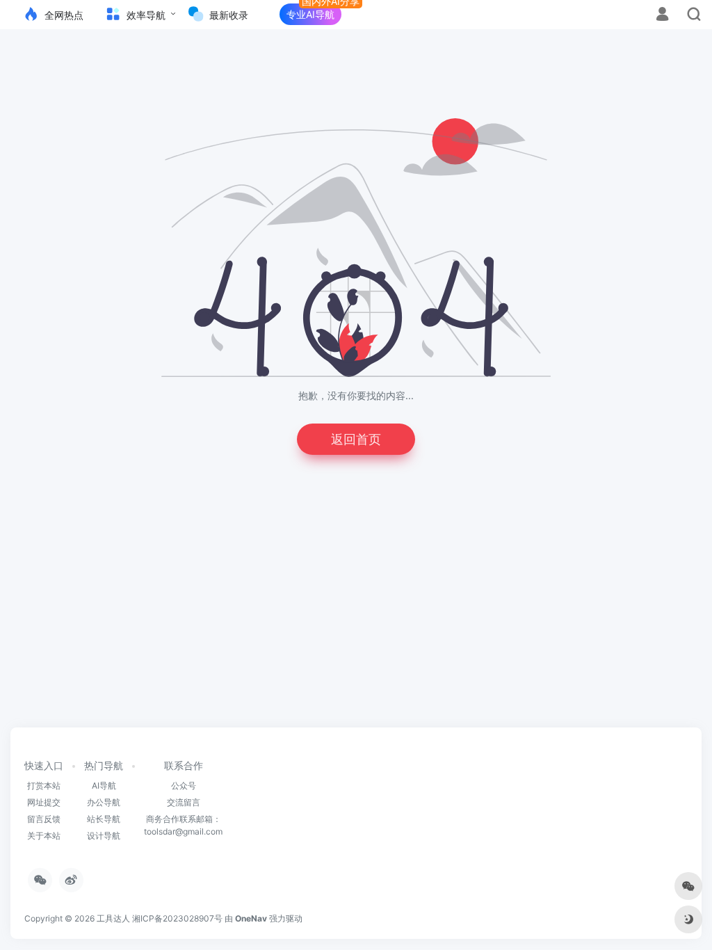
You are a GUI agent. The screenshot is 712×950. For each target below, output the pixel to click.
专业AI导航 (310, 14)
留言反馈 (43, 819)
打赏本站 (43, 785)
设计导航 (103, 835)
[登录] (662, 15)
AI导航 (104, 785)
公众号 (183, 785)
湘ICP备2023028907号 (177, 918)
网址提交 (43, 802)
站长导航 (103, 819)
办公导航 (103, 802)
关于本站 (43, 835)
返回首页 (356, 439)
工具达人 (113, 918)
